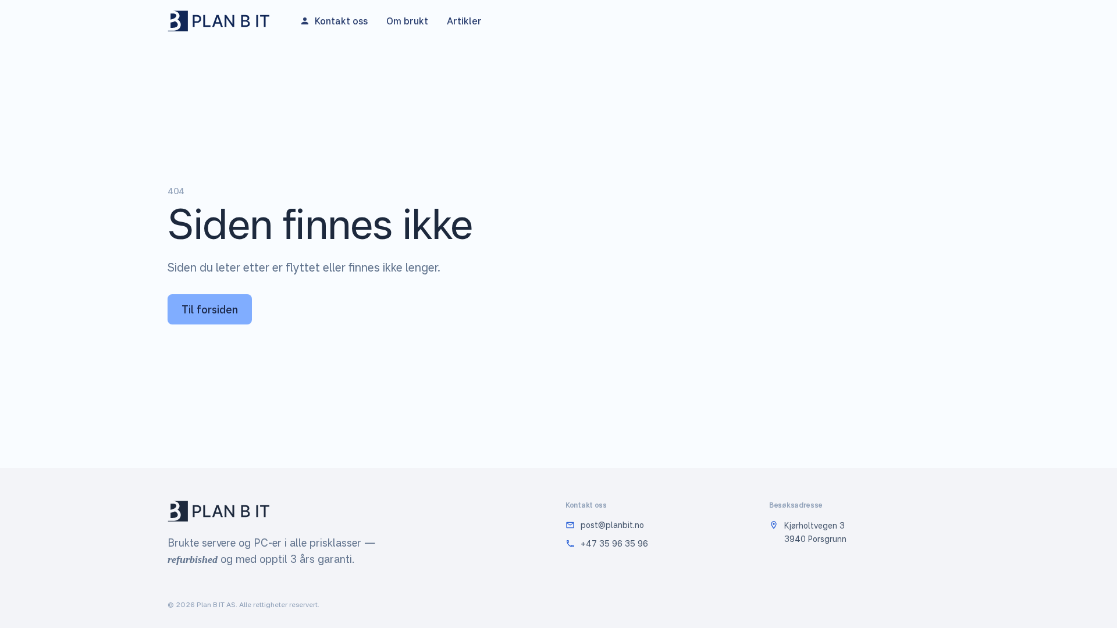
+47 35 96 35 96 (614, 543)
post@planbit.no (612, 525)
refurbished (193, 559)
